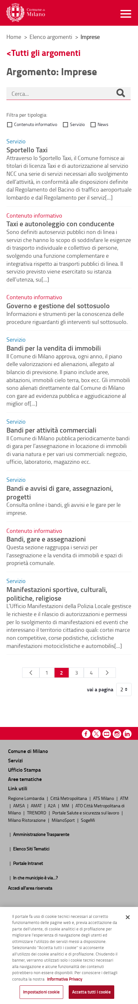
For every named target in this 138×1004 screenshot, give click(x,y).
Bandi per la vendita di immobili (53, 348)
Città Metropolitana (69, 798)
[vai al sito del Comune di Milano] (25, 12)
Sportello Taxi (26, 149)
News (103, 124)
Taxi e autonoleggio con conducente (60, 223)
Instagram (117, 734)
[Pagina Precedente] (30, 673)
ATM (124, 798)
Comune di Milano (28, 751)
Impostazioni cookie (41, 992)
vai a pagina (100, 689)
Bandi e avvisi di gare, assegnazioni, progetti (59, 492)
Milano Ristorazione (27, 820)
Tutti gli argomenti (46, 52)
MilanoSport (64, 820)
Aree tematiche (25, 779)
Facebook (86, 734)
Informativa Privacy (64, 979)
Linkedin (127, 734)
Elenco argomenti (51, 36)
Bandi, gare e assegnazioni (46, 538)
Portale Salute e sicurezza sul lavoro (86, 812)
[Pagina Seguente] (107, 673)
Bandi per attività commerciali (51, 430)
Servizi (15, 760)
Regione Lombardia (26, 798)
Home (13, 36)
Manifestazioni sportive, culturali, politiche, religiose (56, 593)
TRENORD (37, 812)
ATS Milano (104, 798)
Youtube (106, 734)
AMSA (19, 805)
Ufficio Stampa (24, 769)
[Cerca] (121, 93)
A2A (52, 805)
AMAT (37, 805)
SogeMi (88, 820)
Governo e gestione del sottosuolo (58, 305)
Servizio (77, 124)
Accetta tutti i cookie (91, 992)
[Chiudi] (128, 917)
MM (66, 805)
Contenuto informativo (35, 124)
